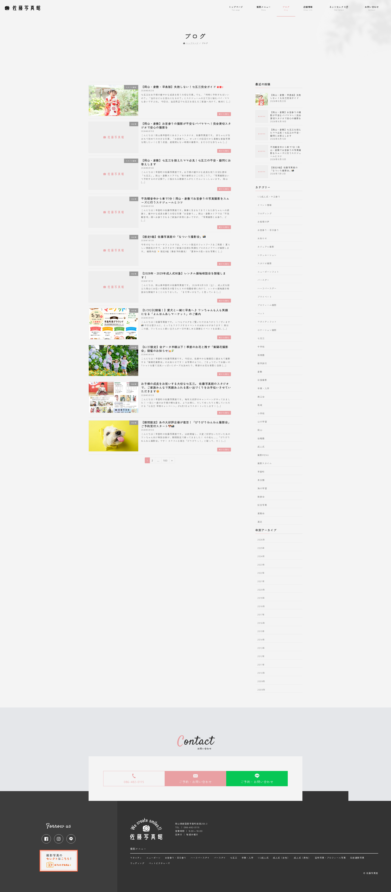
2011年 (261, 664)
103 (165, 460)
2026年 (261, 539)
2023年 (261, 564)
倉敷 (260, 371)
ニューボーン (153, 857)
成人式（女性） (281, 857)
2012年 (261, 656)
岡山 (260, 429)
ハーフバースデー (267, 288)
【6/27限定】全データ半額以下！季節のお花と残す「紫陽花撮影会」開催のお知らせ (184, 349)
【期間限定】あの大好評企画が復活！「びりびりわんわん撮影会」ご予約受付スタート (186, 424)
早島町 (261, 471)
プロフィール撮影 (267, 304)
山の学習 (262, 421)
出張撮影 (262, 380)
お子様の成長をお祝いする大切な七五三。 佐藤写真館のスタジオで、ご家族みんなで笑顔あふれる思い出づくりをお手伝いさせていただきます (186, 387)
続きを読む (224, 114)
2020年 (261, 589)
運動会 (261, 513)
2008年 (261, 689)
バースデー (263, 279)
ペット (261, 313)
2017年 (261, 614)
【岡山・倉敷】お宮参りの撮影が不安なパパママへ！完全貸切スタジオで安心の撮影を (186, 125)
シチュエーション (267, 255)
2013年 (261, 647)
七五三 (261, 338)
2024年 (261, 556)
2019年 (261, 597)
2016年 (261, 622)
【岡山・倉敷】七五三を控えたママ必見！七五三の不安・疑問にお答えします (186, 162)
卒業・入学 (263, 388)
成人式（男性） (302, 857)
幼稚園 (261, 438)
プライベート (265, 296)
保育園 (261, 355)
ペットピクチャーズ (159, 863)
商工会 (261, 396)
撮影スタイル (265, 463)
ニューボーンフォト (268, 271)
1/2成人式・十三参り (269, 196)
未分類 (261, 480)
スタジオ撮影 (265, 263)
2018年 (261, 606)
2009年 (261, 681)
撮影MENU (263, 455)
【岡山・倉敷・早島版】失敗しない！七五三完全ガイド (182, 87)
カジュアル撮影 (266, 246)
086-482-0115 (134, 781)
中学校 (261, 346)
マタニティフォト (267, 321)
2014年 (261, 639)
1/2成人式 (263, 857)
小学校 (261, 413)
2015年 (261, 631)
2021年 (261, 581)
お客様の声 (263, 221)
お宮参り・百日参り (268, 230)
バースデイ (220, 857)
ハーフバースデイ (200, 857)
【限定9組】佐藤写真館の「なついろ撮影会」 (172, 237)
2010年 (261, 672)
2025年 (261, 547)
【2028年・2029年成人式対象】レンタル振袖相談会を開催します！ (183, 275)
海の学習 (262, 488)
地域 (260, 404)
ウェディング (137, 863)
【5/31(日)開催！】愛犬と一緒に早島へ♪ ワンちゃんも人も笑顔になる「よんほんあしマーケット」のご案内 (184, 312)
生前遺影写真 (357, 857)
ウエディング (265, 213)
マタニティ (136, 857)
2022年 (261, 572)
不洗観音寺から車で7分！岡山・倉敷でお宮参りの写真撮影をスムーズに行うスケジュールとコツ (185, 200)
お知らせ (262, 238)
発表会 (261, 496)
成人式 (261, 446)
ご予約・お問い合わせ (195, 781)
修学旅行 (262, 363)
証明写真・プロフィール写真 (330, 857)
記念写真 (262, 504)
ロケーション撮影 (267, 330)
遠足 (260, 521)
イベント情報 (265, 205)
